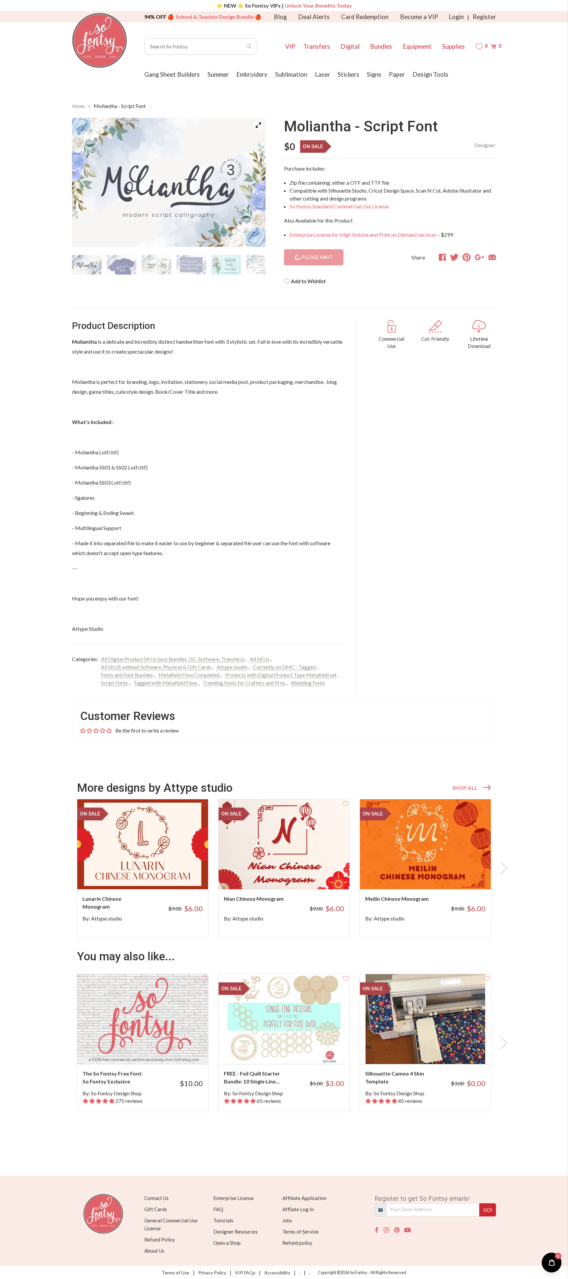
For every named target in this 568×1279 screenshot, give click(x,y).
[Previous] (85, 184)
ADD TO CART (181, 876)
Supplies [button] (453, 46)
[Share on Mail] (492, 257)
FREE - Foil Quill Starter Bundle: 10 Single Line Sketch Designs (252, 1077)
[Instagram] (386, 1230)
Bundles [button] (381, 46)
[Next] (252, 184)
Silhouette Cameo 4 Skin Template (394, 1077)
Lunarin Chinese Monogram (102, 902)
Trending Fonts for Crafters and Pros (244, 682)
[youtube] (407, 1230)
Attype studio (232, 667)
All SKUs (260, 659)
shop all (464, 788)
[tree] (169, 265)
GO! (487, 1210)
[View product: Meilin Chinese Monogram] (425, 844)
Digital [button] (350, 46)
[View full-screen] (258, 125)
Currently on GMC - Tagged (284, 667)
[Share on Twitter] (454, 257)
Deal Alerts (314, 16)
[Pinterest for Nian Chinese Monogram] (293, 876)
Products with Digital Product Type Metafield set (281, 675)
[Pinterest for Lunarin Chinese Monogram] (151, 876)
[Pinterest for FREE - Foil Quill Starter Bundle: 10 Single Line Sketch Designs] (293, 1051)
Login (456, 16)
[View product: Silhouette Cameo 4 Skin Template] (425, 1019)
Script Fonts (114, 682)
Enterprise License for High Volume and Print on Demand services (363, 234)
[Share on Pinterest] (466, 257)
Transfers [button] (316, 46)
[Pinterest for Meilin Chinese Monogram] (434, 876)
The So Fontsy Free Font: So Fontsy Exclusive (113, 1077)
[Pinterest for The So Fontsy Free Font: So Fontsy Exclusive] (151, 1051)
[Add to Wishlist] (204, 803)
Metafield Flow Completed (189, 675)
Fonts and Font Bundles (127, 675)
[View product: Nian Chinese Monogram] (284, 844)
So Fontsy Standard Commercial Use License (339, 206)
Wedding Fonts (308, 682)
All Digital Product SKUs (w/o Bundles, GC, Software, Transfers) (172, 659)
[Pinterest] (396, 1230)
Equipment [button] (417, 46)
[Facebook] (376, 1230)
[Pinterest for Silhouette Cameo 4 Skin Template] (434, 1051)
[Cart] (493, 46)
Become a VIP (419, 16)
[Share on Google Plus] (479, 257)
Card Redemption (365, 16)
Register (484, 16)
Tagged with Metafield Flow (165, 682)
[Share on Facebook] (442, 257)
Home (78, 106)
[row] (284, 868)
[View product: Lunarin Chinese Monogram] (142, 844)
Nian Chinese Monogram (254, 898)
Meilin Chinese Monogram (397, 898)
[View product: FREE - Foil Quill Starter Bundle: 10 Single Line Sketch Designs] (284, 1019)
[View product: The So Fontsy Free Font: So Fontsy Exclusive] (142, 1019)
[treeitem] (87, 265)
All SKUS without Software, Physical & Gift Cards (156, 667)
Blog (280, 16)
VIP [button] (290, 46)
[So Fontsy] (99, 40)
